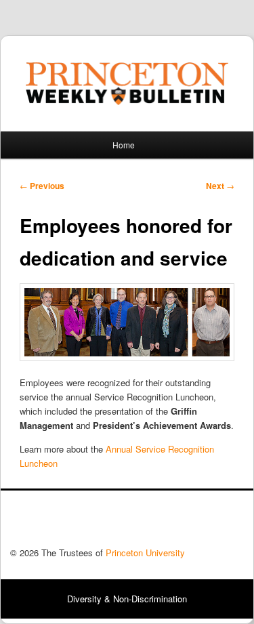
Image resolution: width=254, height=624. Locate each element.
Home (123, 144)
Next (220, 186)
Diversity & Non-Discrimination (127, 598)
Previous (42, 186)
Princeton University (194, 522)
